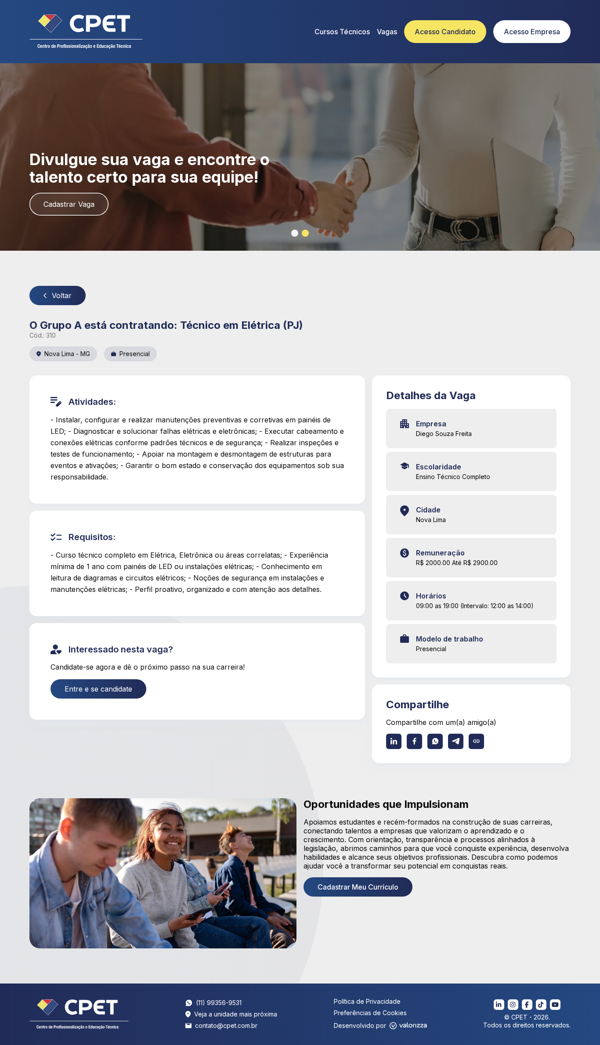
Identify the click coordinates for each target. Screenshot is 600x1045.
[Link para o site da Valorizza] (408, 1025)
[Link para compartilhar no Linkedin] (393, 741)
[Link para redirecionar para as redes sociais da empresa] (499, 1004)
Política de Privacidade (367, 1001)
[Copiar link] (476, 741)
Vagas (387, 31)
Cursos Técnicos (342, 31)
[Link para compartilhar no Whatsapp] (435, 741)
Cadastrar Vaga (68, 204)
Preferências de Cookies (370, 1012)
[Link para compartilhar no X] (455, 741)
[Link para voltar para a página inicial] (79, 1014)
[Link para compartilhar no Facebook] (414, 741)
